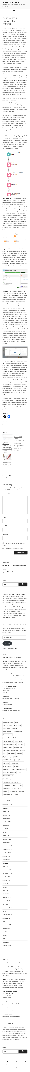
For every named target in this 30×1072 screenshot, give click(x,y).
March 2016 (5, 942)
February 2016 (6, 945)
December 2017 (7, 914)
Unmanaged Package (9, 788)
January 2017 (6, 928)
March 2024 (6, 811)
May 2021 (5, 887)
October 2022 (6, 853)
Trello (20, 785)
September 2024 (7, 805)
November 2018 (7, 908)
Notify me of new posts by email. (13, 548)
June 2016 (5, 932)
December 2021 (7, 873)
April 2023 (5, 832)
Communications (17, 731)
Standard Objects (8, 776)
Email (4, 526)
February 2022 (6, 870)
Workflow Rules (7, 794)
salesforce (6, 769)
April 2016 (5, 938)
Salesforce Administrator (19, 769)
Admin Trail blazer (8, 722)
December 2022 (7, 846)
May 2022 (5, 866)
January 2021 (6, 901)
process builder (7, 766)
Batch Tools (6, 728)
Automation (17, 725)
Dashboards (18, 741)
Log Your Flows (6, 462)
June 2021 (5, 884)
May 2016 (5, 935)
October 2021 (6, 877)
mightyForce (10, 2)
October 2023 (6, 822)
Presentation (14, 763)
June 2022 (5, 863)
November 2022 (7, 849)
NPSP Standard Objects (10, 760)
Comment (6, 494)
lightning (19, 753)
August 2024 (6, 808)
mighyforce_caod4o (9, 18)
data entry (21, 744)
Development (18, 747)
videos (5, 791)
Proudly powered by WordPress (11, 1068)
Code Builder (7, 731)
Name (4, 517)
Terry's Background (8, 779)
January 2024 (6, 818)
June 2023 (5, 829)
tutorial (8, 475)
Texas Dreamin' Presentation (11, 782)
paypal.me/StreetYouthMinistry (11, 1039)
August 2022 (6, 860)
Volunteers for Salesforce (16, 791)
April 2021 (5, 890)
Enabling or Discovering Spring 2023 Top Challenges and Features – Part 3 (7, 445)
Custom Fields (7, 735)
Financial (22, 750)
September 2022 (7, 856)
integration (11, 753)
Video (19, 788)
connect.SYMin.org (7, 704)
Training (14, 785)
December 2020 (7, 904)
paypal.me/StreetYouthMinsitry (11, 698)
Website (5, 534)
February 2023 (6, 839)
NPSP (16, 757)
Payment (6, 763)
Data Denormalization (9, 744)
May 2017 (5, 921)
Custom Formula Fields (9, 738)
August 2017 (6, 918)
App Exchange (7, 725)
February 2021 (6, 897)
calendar (14, 728)
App (16, 722)
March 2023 (5, 835)
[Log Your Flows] (7, 457)
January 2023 (6, 842)
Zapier (16, 794)
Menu (16, 11)
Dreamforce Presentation (10, 750)
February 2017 (6, 925)
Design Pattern (7, 747)
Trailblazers (6, 785)
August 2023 (6, 825)
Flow (6, 477)
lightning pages (7, 757)
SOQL (19, 772)
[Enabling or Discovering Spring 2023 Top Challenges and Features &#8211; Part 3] (7, 437)
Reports (16, 766)
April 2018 (5, 911)
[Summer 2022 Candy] (20, 442)
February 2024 (6, 815)
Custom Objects (8, 741)
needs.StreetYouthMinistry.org (11, 710)
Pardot (21, 760)
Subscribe (7, 643)
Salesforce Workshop (9, 772)
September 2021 (7, 880)
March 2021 (5, 894)
